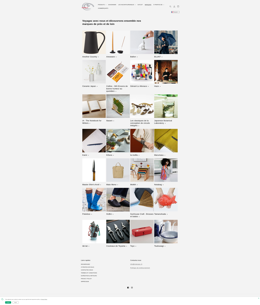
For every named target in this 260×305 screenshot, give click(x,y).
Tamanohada (160, 214)
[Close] (258, 298)
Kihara (109, 155)
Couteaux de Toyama (115, 246)
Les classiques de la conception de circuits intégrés (140, 123)
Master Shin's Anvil (90, 185)
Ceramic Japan (89, 86)
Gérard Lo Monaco (138, 86)
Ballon (133, 57)
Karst (84, 155)
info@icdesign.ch (136, 264)
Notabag (158, 185)
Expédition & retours (89, 275)
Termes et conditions (89, 273)
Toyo (132, 246)
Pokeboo (86, 214)
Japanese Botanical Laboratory (163, 122)
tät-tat (85, 246)
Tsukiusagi (159, 246)
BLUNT (157, 57)
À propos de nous (87, 267)
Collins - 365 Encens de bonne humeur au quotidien (117, 88)
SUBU (109, 214)
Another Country (89, 57)
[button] (102, 5)
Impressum (85, 281)
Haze (156, 86)
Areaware (110, 57)
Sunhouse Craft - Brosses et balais (141, 215)
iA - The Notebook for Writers (91, 122)
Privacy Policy (86, 278)
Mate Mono (111, 185)
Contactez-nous (87, 270)
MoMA (133, 185)
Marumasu (159, 155)
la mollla (134, 155)
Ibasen (109, 121)
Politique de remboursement (140, 268)
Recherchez (85, 264)
